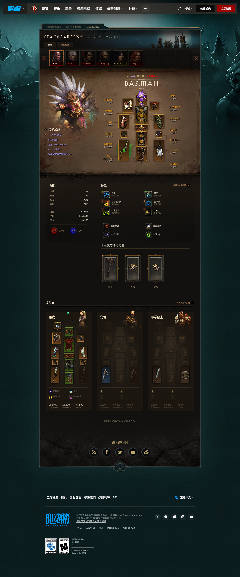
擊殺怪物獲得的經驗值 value (60, 154)
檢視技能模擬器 (179, 185)
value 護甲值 (54, 149)
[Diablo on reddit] (146, 452)
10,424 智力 (55, 135)
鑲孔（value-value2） (58, 145)
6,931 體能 (53, 140)
